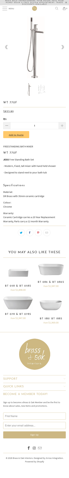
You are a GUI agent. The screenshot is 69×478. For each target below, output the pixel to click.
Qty (5, 119)
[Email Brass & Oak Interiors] (40, 448)
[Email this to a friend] (46, 232)
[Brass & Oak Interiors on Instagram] (34, 448)
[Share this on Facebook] (29, 232)
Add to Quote (16, 134)
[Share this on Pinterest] (38, 232)
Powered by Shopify (34, 461)
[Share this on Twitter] (21, 232)
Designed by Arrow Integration (48, 458)
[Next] (62, 47)
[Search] (58, 8)
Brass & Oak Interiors (23, 458)
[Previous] (6, 47)
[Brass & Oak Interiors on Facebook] (28, 448)
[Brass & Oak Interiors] (34, 8)
